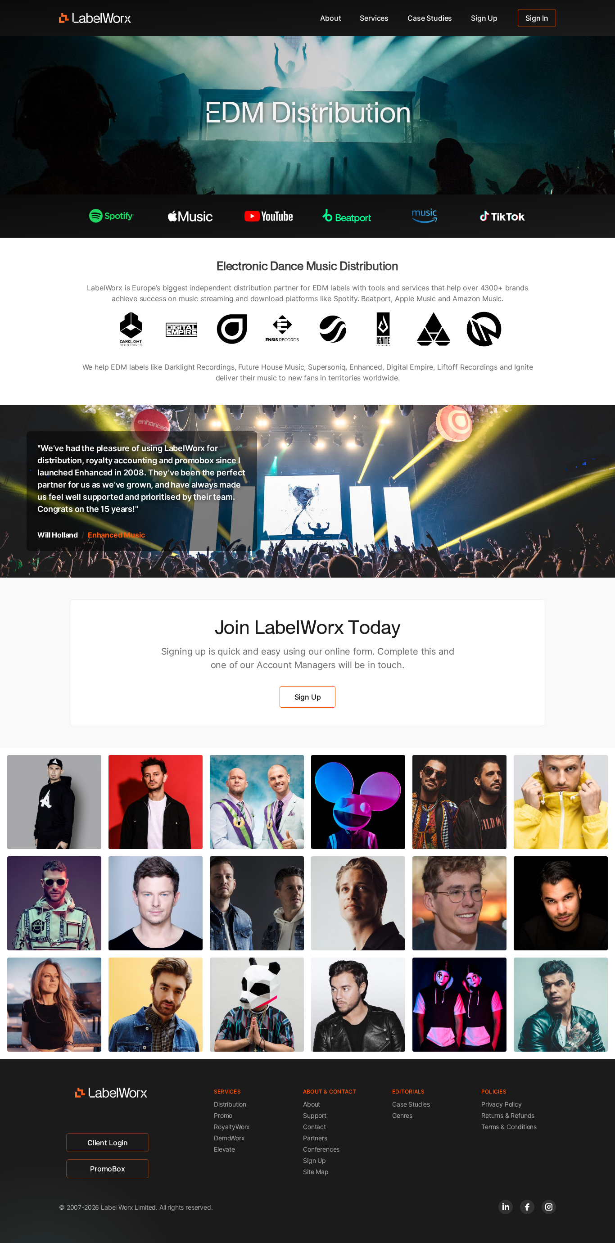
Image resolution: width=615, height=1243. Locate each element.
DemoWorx (229, 1138)
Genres (402, 1115)
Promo (223, 1115)
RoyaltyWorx (232, 1126)
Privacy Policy (501, 1104)
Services (374, 18)
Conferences (321, 1149)
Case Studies (429, 18)
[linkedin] (505, 1207)
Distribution (230, 1104)
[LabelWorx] (95, 18)
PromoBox (107, 1168)
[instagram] (549, 1207)
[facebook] (527, 1207)
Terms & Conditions (509, 1126)
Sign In (536, 18)
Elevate (224, 1149)
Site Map (316, 1171)
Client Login (107, 1142)
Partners (315, 1138)
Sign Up (484, 18)
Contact (314, 1126)
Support (314, 1115)
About (330, 18)
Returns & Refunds (507, 1115)
